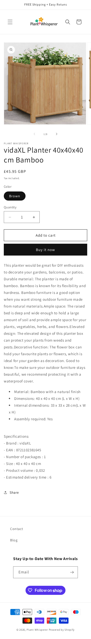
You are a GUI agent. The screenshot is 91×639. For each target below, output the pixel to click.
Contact (16, 528)
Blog (13, 540)
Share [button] (14, 492)
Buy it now (45, 249)
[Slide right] (56, 134)
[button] (10, 21)
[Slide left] (34, 134)
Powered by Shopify (62, 629)
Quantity (10, 207)
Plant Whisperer (37, 629)
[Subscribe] (72, 572)
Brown (14, 196)
